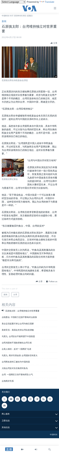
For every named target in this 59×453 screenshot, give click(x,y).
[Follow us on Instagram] (24, 399)
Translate (49, 2)
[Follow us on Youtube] (11, 399)
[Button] (53, 43)
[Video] (22, 449)
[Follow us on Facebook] (17, 399)
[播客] (50, 399)
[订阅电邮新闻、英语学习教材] (4, 405)
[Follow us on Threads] (30, 399)
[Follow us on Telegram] (37, 399)
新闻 (4, 21)
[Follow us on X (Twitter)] (4, 399)
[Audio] (36, 449)
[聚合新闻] (43, 399)
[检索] (49, 449)
